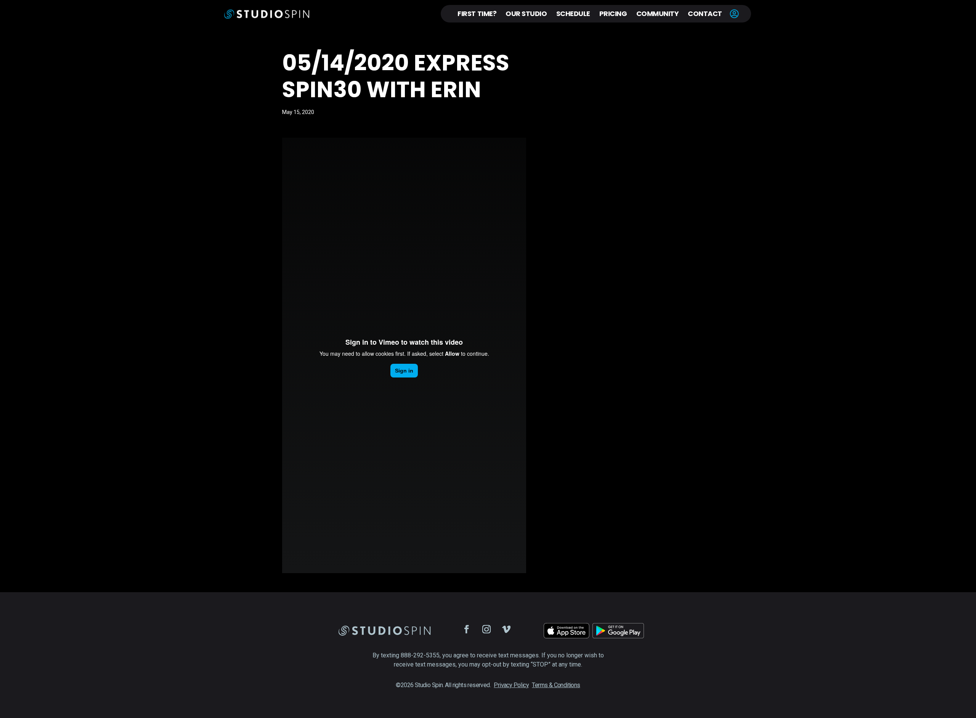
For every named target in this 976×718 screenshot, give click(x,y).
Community (657, 13)
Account (734, 13)
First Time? (477, 13)
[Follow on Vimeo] (506, 629)
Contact (705, 13)
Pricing (613, 13)
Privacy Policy (511, 685)
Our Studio (526, 13)
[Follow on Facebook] (466, 629)
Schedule (573, 13)
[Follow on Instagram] (486, 629)
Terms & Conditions (556, 685)
